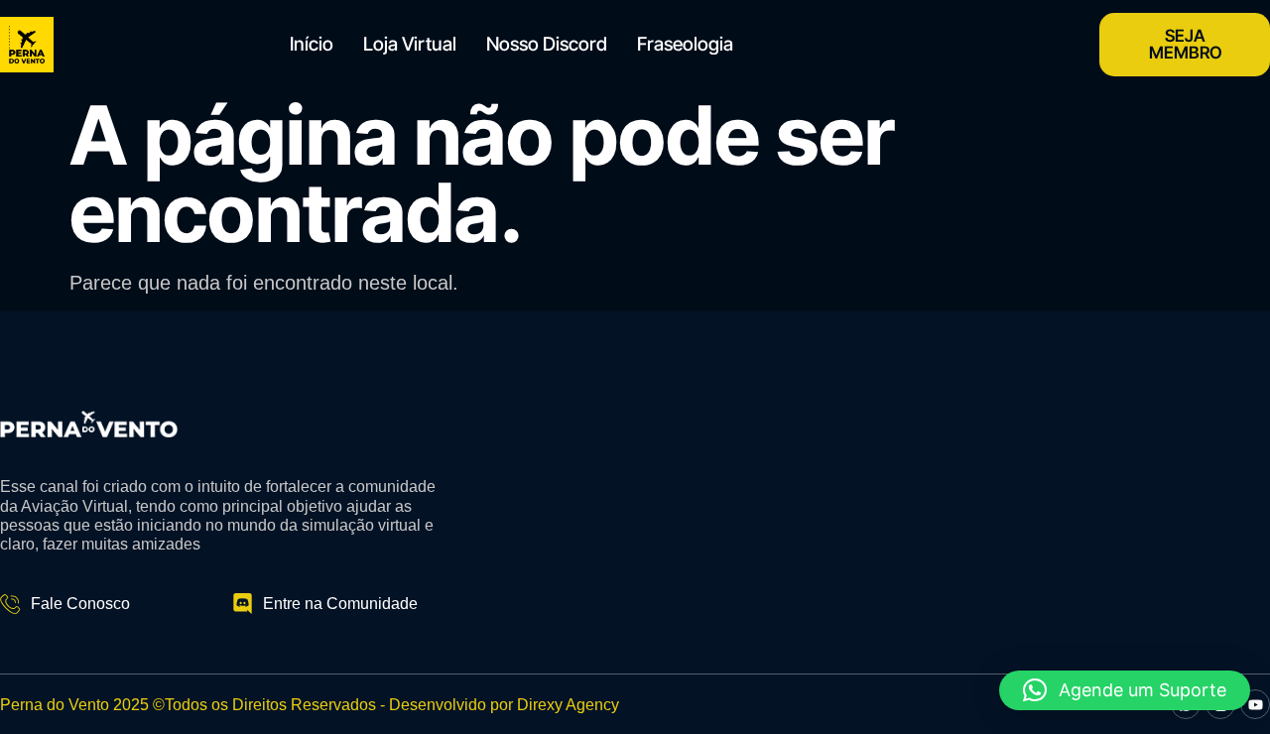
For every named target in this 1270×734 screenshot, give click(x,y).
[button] (1124, 690)
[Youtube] (1255, 704)
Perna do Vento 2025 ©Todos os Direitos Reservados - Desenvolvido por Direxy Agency (309, 704)
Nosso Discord (546, 44)
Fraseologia (685, 44)
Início (311, 44)
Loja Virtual (409, 44)
